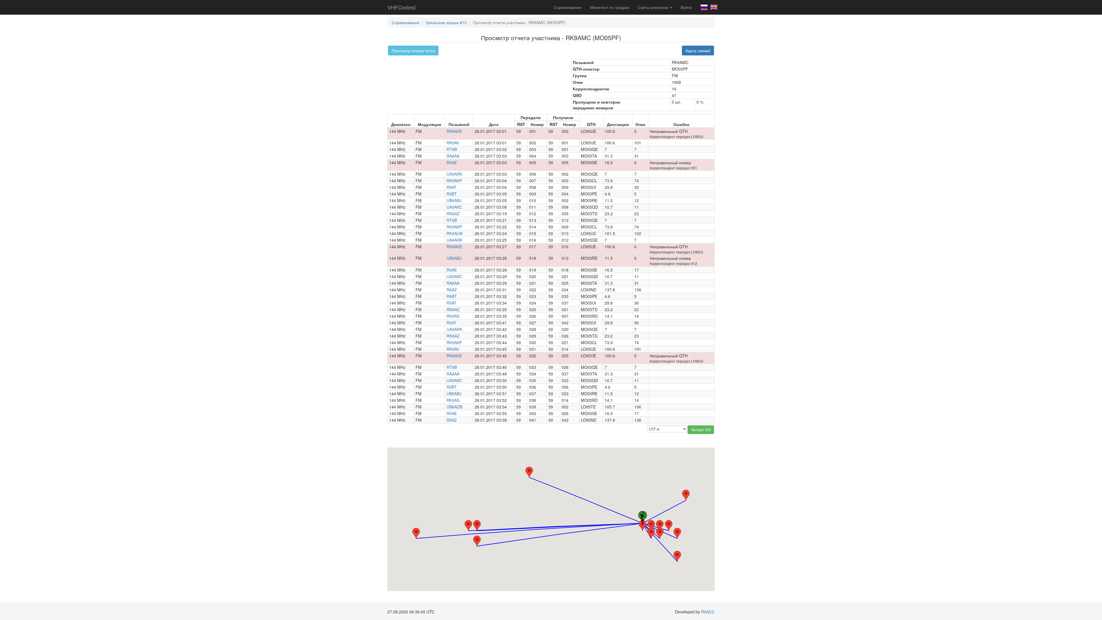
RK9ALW (455, 233)
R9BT (452, 194)
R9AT (452, 187)
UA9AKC (454, 207)
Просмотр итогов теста (413, 50)
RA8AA (453, 156)
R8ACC (708, 612)
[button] (416, 533)
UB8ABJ (454, 200)
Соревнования (567, 7)
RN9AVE (454, 131)
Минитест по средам (609, 7)
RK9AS (453, 316)
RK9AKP (454, 180)
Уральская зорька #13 (446, 22)
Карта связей (698, 50)
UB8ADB (454, 407)
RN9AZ (453, 213)
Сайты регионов (653, 7)
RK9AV (453, 143)
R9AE (452, 162)
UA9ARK (454, 174)
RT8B (452, 149)
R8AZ (452, 289)
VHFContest (401, 7)
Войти (686, 7)
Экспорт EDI (701, 429)
